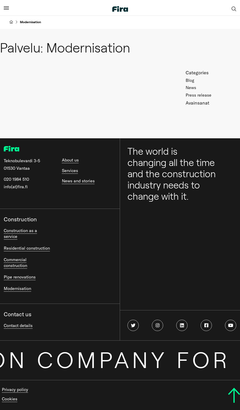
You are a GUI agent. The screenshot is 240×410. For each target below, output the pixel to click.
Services (70, 170)
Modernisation (17, 288)
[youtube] (230, 325)
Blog (190, 80)
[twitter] (133, 325)
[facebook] (206, 325)
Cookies (9, 399)
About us (70, 160)
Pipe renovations (20, 277)
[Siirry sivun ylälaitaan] (234, 395)
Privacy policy (15, 389)
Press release (198, 95)
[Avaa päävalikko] (6, 7)
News (191, 87)
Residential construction (27, 248)
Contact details (18, 325)
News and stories (78, 181)
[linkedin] (182, 325)
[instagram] (157, 325)
